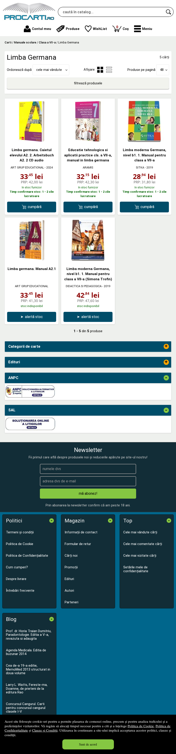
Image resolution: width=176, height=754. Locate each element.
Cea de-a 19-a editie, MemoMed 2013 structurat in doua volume (28, 669)
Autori (69, 590)
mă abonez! (88, 493)
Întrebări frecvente (20, 590)
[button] (143, 29)
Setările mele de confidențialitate (135, 569)
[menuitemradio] (109, 70)
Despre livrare (16, 579)
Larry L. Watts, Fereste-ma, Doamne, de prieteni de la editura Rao (26, 688)
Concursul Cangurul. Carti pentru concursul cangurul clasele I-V (25, 708)
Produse (73, 29)
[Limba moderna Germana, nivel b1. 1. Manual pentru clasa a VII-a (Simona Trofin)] (88, 260)
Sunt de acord (88, 744)
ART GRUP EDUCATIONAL (27, 167)
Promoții (71, 567)
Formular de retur (78, 544)
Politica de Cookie (141, 726)
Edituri (69, 579)
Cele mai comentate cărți (142, 544)
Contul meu (41, 29)
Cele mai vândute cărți (140, 532)
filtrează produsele (88, 83)
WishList (100, 29)
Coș (122, 28)
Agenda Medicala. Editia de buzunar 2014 (26, 652)
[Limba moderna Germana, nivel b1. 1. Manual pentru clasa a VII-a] (144, 141)
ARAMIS (88, 167)
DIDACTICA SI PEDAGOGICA (84, 286)
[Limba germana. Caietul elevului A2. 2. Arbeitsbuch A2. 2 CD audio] (31, 141)
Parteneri (71, 602)
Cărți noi (71, 555)
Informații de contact (81, 532)
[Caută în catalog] (169, 12)
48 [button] (162, 70)
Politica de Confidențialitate (27, 555)
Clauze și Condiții (45, 730)
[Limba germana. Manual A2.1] (31, 260)
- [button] (166, 377)
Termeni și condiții (20, 532)
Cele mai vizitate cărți (139, 555)
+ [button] (166, 346)
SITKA (140, 167)
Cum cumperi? (17, 567)
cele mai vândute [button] (49, 70)
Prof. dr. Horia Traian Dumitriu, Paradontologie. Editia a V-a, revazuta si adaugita (28, 635)
